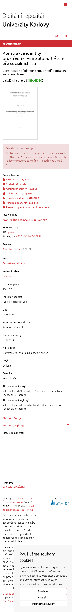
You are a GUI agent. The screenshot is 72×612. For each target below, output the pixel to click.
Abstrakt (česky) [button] (12, 418)
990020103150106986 (28, 236)
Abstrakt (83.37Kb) (15, 184)
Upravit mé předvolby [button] (43, 603)
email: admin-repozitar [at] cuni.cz (18, 507)
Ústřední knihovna (13, 501)
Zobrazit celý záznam (14, 486)
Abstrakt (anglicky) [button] (13, 425)
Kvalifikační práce (12, 248)
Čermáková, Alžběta (14, 263)
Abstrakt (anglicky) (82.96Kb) (21, 188)
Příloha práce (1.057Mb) (18, 193)
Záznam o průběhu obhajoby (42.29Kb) (27, 207)
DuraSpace (9, 601)
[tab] (36, 234)
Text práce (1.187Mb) (17, 179)
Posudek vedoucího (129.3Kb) (22, 197)
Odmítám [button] (43, 597)
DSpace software (12, 593)
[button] (56, 36)
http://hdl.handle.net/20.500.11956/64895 (25, 219)
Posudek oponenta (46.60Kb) (22, 202)
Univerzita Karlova (22, 498)
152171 (10, 232)
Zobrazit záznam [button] (12, 43)
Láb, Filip (7, 275)
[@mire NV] (59, 502)
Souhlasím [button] (43, 591)
